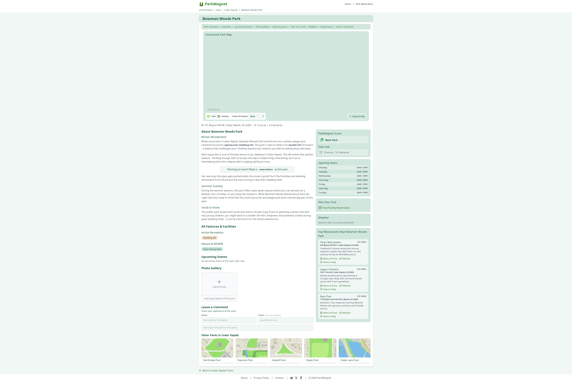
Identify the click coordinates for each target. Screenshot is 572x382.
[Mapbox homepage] (213, 109)
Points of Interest (240, 116)
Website (346, 258)
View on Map (329, 262)
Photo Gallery (262, 26)
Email (269, 315)
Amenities (226, 26)
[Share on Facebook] (301, 377)
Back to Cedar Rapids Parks (218, 370)
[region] (286, 75)
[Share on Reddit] (291, 377)
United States (205, 9)
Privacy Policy (261, 377)
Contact (279, 377)
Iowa (218, 9)
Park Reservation (364, 3)
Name (204, 315)
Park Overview (211, 26)
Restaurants (327, 26)
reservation (266, 169)
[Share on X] (296, 377)
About (244, 377)
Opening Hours (280, 26)
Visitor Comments (345, 26)
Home (348, 3)
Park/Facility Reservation (336, 207)
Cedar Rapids (231, 9)
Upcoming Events (243, 26)
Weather (313, 26)
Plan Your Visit (298, 26)
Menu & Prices (330, 258)
